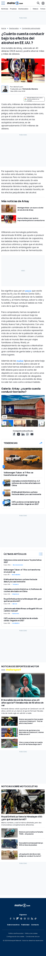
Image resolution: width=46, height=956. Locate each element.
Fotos (42, 9)
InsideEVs (16, 623)
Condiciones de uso (33, 936)
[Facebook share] (14, 434)
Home (3, 28)
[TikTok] (35, 918)
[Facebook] (10, 918)
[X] (14, 918)
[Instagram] (25, 918)
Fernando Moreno (30, 89)
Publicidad (25, 925)
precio (28, 290)
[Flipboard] (18, 918)
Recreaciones (18, 565)
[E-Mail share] (32, 434)
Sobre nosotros (13, 925)
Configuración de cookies (15, 936)
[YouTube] (28, 918)
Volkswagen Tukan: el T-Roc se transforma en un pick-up (22, 570)
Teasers (16, 584)
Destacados (23, 9)
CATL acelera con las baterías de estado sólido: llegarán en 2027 (21, 619)
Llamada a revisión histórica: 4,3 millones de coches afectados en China (23, 590)
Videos (35, 9)
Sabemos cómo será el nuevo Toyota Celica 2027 (22, 561)
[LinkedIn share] (23, 434)
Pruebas (13, 9)
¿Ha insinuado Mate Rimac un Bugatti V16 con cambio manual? (23, 609)
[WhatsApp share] (27, 434)
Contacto (35, 925)
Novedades (16, 574)
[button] (4, 423)
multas (20, 361)
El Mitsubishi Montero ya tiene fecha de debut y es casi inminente (20, 580)
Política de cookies (31, 933)
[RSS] (32, 918)
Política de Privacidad (15, 933)
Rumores (15, 613)
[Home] (15, 3)
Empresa (15, 594)
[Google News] (21, 918)
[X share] (18, 434)
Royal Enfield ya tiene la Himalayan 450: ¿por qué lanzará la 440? (23, 600)
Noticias (4, 9)
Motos (15, 604)
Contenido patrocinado (31, 28)
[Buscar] (38, 3)
